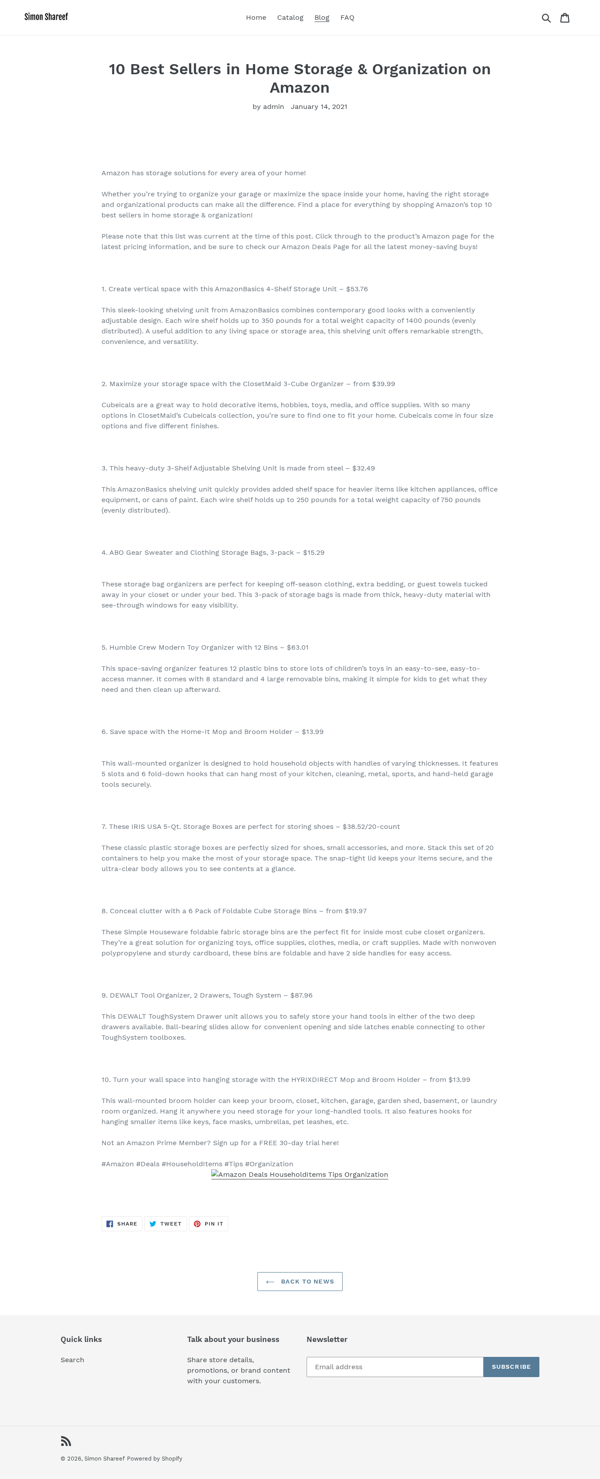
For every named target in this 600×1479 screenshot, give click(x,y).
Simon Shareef (104, 1458)
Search (72, 1360)
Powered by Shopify (154, 1458)
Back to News (306, 1281)
